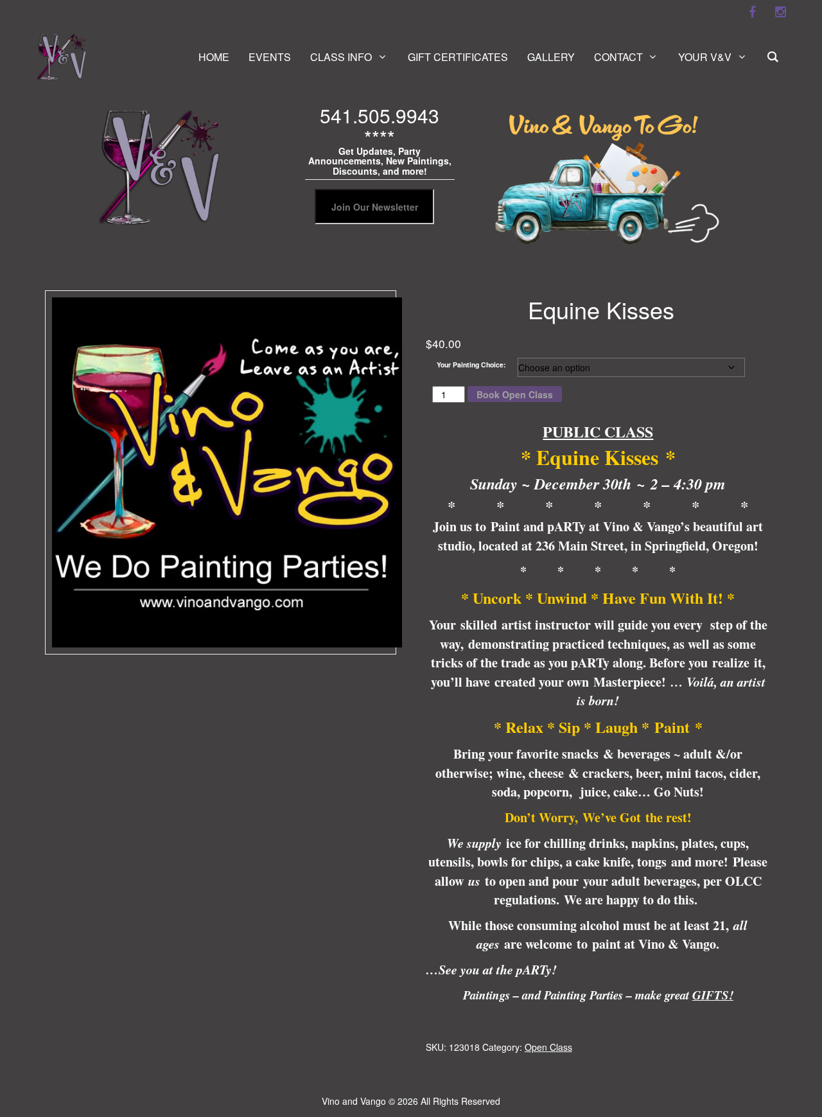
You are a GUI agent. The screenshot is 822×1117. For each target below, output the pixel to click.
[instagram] (780, 12)
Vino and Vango (354, 1101)
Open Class (548, 1047)
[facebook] (752, 12)
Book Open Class (515, 394)
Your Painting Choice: (471, 364)
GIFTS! (712, 995)
